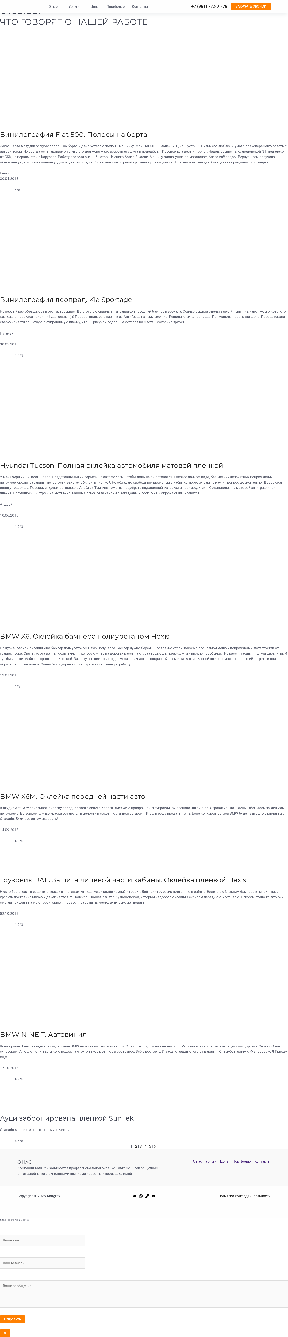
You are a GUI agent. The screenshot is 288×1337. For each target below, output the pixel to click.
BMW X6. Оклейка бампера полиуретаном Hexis (84, 636)
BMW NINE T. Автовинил (43, 1034)
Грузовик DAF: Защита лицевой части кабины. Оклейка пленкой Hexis (123, 880)
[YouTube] (153, 1196)
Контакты (140, 6)
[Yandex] (147, 1196)
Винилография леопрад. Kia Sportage (66, 299)
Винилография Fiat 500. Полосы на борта (73, 134)
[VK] (134, 1196)
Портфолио (116, 6)
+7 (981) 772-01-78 (209, 6)
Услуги (74, 6)
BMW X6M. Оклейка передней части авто (72, 796)
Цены (95, 6)
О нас (53, 6)
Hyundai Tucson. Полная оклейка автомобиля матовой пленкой (111, 465)
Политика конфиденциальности (244, 1196)
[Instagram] (141, 1196)
